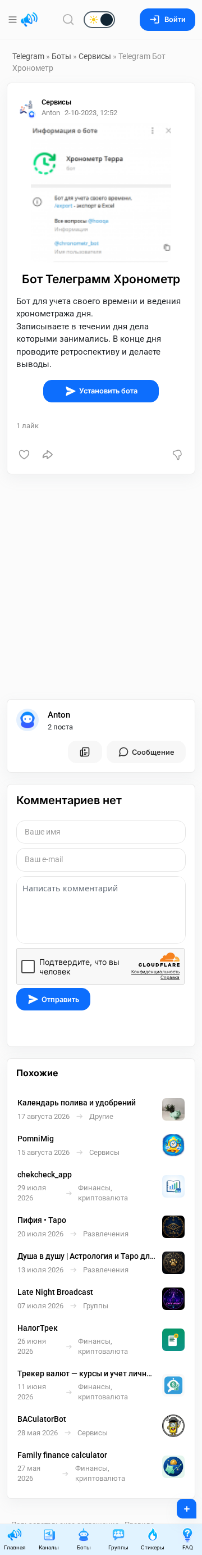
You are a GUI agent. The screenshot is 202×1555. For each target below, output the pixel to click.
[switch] (63, 20)
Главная (14, 1547)
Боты (61, 56)
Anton (59, 715)
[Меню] (14, 19)
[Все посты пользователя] (85, 752)
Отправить (60, 999)
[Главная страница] (29, 19)
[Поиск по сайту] (68, 19)
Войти (175, 19)
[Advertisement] (101, 587)
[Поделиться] (48, 455)
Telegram (28, 56)
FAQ (187, 1547)
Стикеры (152, 1547)
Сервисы (95, 56)
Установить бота (108, 391)
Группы (118, 1547)
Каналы (49, 1547)
